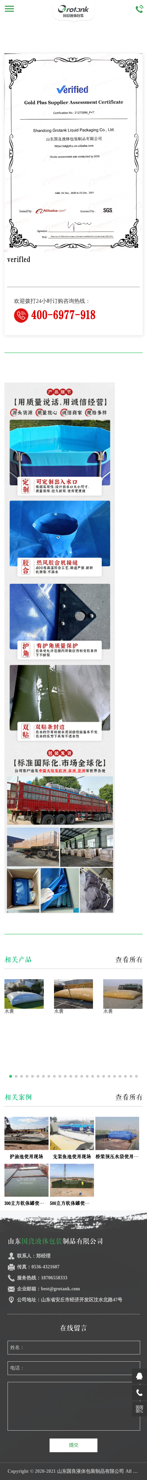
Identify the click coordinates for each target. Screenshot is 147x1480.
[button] (10, 1076)
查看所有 (129, 960)
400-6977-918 (63, 315)
